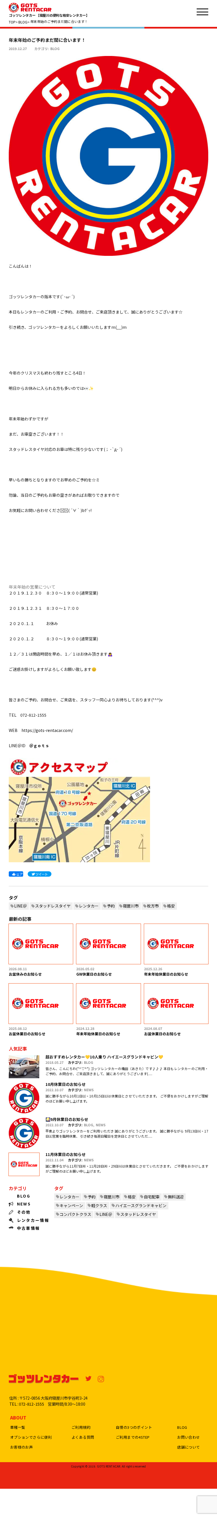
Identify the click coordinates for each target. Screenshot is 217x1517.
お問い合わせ (188, 1437)
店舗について (188, 1447)
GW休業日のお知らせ (94, 974)
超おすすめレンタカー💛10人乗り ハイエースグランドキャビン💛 (104, 1057)
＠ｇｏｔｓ (39, 745)
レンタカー (89, 906)
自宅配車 (152, 1197)
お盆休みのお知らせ (25, 974)
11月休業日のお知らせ (65, 1154)
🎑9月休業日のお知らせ (66, 1119)
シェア (18, 874)
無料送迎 (176, 1197)
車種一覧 (17, 1427)
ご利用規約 (80, 1427)
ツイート (41, 874)
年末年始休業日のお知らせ (166, 974)
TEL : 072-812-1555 (26, 1404)
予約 (111, 906)
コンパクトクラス (75, 1214)
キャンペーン (71, 1205)
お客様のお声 (21, 1447)
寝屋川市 (131, 906)
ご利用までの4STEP (132, 1437)
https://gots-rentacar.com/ (47, 730)
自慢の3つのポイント (134, 1427)
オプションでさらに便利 (31, 1437)
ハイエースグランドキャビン (140, 1205)
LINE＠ (20, 906)
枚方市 (153, 906)
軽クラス (99, 1205)
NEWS (89, 1089)
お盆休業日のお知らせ (27, 1033)
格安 (171, 906)
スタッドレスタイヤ (53, 906)
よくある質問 (82, 1437)
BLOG (55, 48)
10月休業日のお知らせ (65, 1084)
